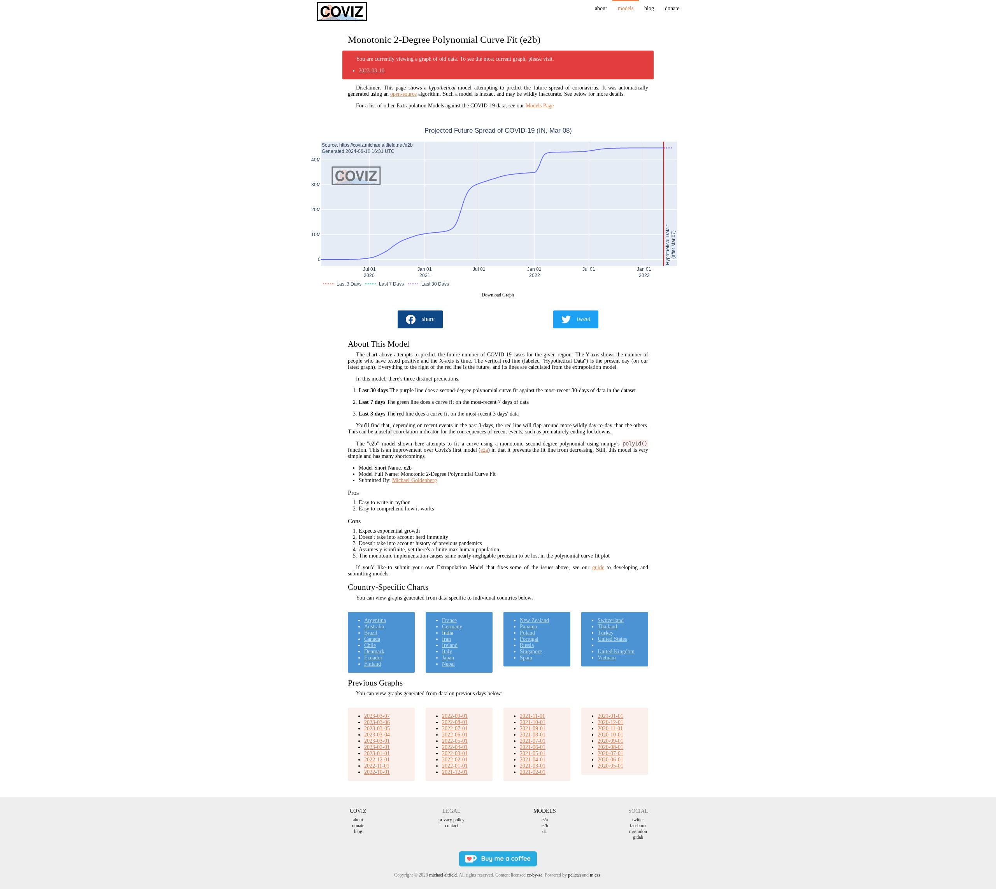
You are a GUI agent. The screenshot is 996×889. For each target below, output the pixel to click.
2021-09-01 (532, 728)
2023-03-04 (377, 735)
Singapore (531, 651)
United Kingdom (616, 651)
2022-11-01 (376, 766)
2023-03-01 (377, 741)
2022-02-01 (455, 760)
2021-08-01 (532, 735)
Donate (672, 8)
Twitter (638, 819)
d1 (544, 831)
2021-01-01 (610, 716)
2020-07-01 (610, 753)
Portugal (529, 639)
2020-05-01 (610, 766)
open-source (403, 94)
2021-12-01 (455, 772)
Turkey (606, 633)
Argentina (375, 620)
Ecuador (373, 658)
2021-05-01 (532, 753)
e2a (484, 450)
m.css (595, 875)
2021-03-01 (532, 766)
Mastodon (638, 831)
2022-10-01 (377, 772)
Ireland (450, 645)
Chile (370, 645)
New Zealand (534, 620)
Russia (527, 645)
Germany (452, 626)
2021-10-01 (532, 722)
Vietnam (607, 658)
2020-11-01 (610, 728)
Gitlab (638, 837)
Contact (451, 825)
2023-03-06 (377, 722)
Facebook (638, 825)
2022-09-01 (455, 716)
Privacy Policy (451, 819)
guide (598, 567)
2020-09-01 (610, 741)
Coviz (358, 811)
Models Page (540, 106)
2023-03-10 (371, 71)
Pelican (574, 875)
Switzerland (611, 620)
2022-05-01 (455, 741)
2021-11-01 (532, 716)
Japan (448, 658)
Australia (374, 626)
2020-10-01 (610, 735)
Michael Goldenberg (414, 480)
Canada (372, 639)
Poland (527, 633)
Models (625, 8)
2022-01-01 (455, 766)
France (449, 620)
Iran (446, 639)
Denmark (374, 651)
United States (612, 639)
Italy (447, 651)
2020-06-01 (610, 760)
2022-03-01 (455, 753)
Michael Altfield (443, 875)
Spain (526, 658)
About (601, 8)
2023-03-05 (377, 728)
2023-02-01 (377, 747)
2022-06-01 (455, 735)
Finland (372, 664)
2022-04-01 (455, 747)
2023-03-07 (377, 716)
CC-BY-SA (534, 875)
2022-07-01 (455, 728)
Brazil (370, 633)
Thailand (607, 626)
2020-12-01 (610, 722)
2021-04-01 (532, 760)
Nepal (448, 664)
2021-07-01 (532, 741)
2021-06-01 (532, 747)
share (428, 319)
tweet (583, 319)
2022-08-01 (455, 722)
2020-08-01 (610, 747)
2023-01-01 (377, 753)
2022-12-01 (377, 760)
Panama (528, 626)
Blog (649, 8)
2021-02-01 (532, 772)
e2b (545, 825)
